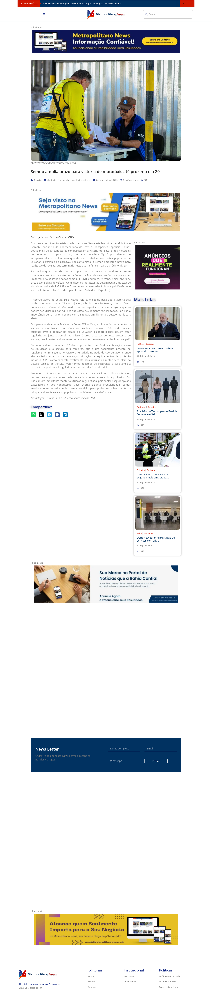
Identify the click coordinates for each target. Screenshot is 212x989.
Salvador (152, 407)
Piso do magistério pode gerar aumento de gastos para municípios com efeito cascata (81, 3)
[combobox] (168, 14)
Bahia (139, 533)
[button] (142, 180)
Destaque (150, 343)
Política (140, 343)
